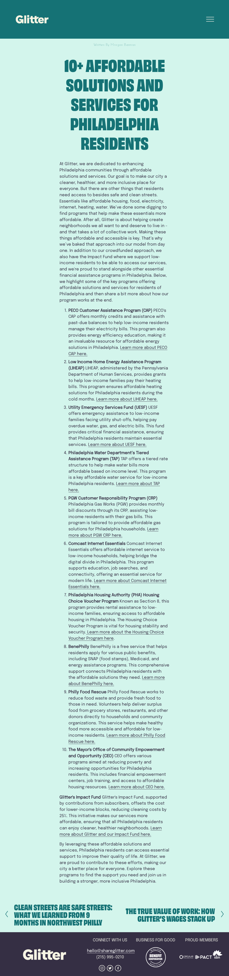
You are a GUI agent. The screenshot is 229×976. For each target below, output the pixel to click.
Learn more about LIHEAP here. (127, 399)
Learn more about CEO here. (136, 787)
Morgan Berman (123, 45)
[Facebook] (118, 968)
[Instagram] (102, 968)
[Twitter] (110, 968)
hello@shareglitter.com (111, 951)
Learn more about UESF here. (117, 445)
